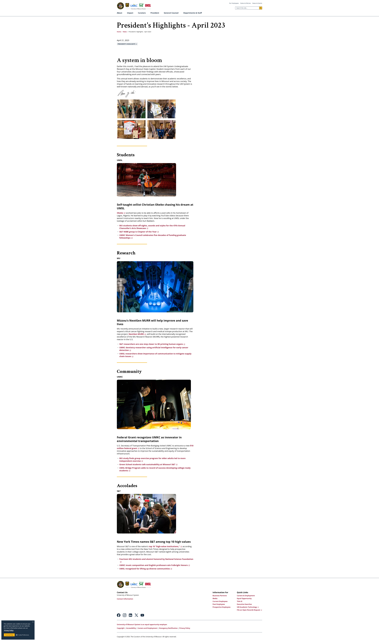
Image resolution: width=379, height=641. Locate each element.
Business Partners (220, 596)
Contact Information (125, 599)
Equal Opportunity (244, 598)
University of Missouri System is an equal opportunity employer (142, 624)
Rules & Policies (245, 3)
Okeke (120, 213)
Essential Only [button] (9, 635)
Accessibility (131, 628)
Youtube (142, 615)
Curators (142, 13)
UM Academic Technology (247, 607)
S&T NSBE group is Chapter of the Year (138, 231)
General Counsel (171, 13)
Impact (130, 13)
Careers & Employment (246, 596)
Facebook (118, 615)
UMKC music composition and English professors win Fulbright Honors (153, 565)
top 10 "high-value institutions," (164, 546)
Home (119, 32)
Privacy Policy (8, 630)
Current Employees (220, 601)
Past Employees (219, 604)
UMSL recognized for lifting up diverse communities (144, 568)
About (119, 13)
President (155, 13)
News (125, 32)
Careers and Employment (147, 628)
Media (215, 598)
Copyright (121, 628)
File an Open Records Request (248, 610)
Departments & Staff (192, 13)
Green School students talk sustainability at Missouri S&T (147, 464)
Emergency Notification (168, 628)
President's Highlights (126, 44)
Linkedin (130, 615)
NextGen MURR (136, 334)
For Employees (234, 3)
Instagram (124, 615)
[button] (22, 634)
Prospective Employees (221, 607)
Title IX (239, 601)
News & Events (257, 3)
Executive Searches (244, 604)
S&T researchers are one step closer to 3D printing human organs (151, 344)
